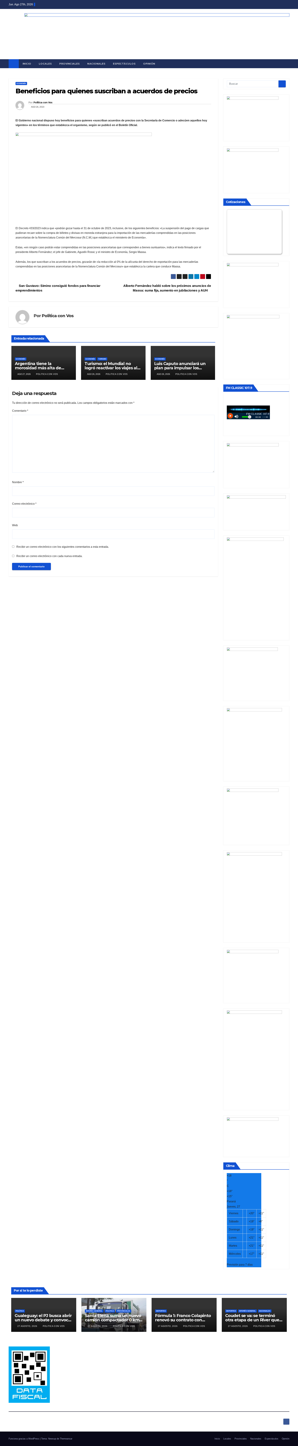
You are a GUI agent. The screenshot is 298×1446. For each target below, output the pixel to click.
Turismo (102, 359)
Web (15, 525)
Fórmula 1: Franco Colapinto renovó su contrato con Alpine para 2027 (183, 1320)
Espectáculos (124, 63)
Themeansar (66, 1438)
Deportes (161, 1311)
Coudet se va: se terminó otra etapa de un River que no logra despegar (252, 1320)
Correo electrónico (24, 503)
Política (20, 1311)
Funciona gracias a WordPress (24, 1438)
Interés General (94, 1311)
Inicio (27, 63)
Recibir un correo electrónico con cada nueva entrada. (49, 556)
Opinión (149, 63)
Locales (45, 63)
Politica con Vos (42, 102)
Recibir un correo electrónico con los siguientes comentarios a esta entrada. (62, 546)
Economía (21, 83)
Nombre (18, 482)
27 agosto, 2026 (27, 1326)
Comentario (20, 410)
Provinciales (69, 63)
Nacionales (96, 63)
